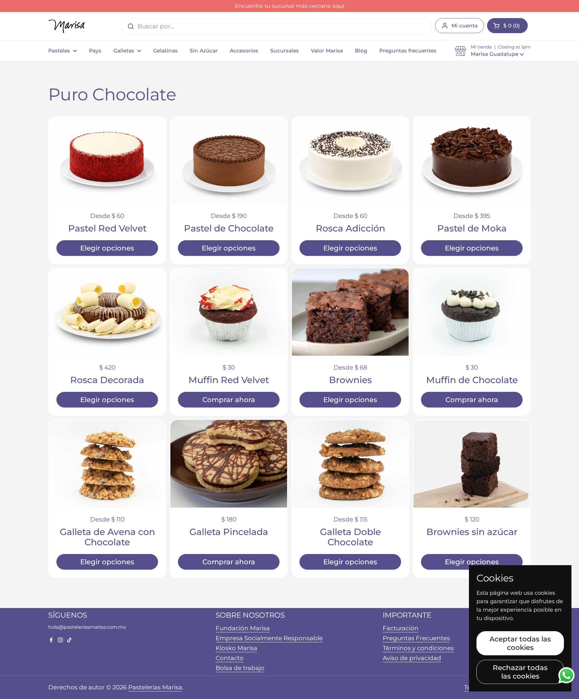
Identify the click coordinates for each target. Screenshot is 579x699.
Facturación (401, 628)
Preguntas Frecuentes (416, 638)
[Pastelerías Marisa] (66, 26)
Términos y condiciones (418, 648)
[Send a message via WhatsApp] (566, 675)
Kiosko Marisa (236, 648)
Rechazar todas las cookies (520, 671)
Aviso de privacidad (412, 658)
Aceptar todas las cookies (520, 643)
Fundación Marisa (243, 628)
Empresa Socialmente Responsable (269, 638)
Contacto (230, 658)
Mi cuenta (464, 26)
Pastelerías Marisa (155, 687)
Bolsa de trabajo (240, 668)
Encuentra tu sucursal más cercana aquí (289, 6)
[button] (493, 51)
